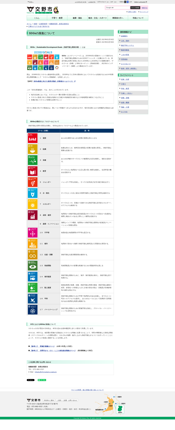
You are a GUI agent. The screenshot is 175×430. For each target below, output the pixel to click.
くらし (37, 18)
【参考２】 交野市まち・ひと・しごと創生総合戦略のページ (53, 350)
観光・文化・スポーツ (98, 18)
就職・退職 (125, 98)
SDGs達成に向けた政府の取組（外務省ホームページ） (53, 81)
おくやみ (124, 112)
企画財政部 (43, 24)
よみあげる (91, 2)
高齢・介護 (125, 107)
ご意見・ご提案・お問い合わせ (67, 400)
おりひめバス (126, 64)
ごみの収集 (125, 55)
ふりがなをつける (80, 2)
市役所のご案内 (49, 400)
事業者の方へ (117, 18)
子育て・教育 (57, 18)
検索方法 (144, 8)
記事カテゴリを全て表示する (38, 26)
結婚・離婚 (125, 102)
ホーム (29, 24)
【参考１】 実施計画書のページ (42, 346)
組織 (35, 24)
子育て (123, 84)
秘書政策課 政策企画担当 (59, 24)
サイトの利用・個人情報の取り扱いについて (87, 390)
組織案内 (124, 36)
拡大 (108, 2)
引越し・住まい (126, 93)
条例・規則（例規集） (129, 68)
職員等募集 (125, 50)
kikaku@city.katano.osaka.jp (46, 372)
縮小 (115, 2)
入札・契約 (125, 41)
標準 (111, 2)
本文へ (31, 2)
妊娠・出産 (125, 79)
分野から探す (132, 12)
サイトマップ (144, 12)
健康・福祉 (77, 18)
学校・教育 (125, 89)
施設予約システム (127, 45)
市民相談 (124, 59)
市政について (138, 18)
